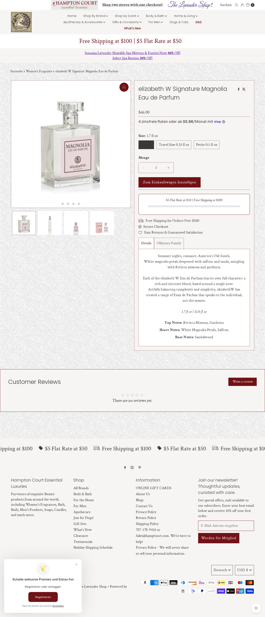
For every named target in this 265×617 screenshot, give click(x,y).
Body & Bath (155, 16)
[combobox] (228, 5)
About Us (143, 494)
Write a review (243, 382)
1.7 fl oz (146, 144)
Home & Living (185, 16)
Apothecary (81, 512)
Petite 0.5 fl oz (206, 144)
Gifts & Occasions (126, 22)
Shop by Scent (126, 16)
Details (146, 243)
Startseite (16, 71)
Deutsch (220, 570)
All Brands (81, 488)
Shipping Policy (147, 523)
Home (71, 16)
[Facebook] (125, 468)
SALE (198, 22)
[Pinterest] (140, 468)
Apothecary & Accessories (83, 22)
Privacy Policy (146, 512)
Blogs (139, 500)
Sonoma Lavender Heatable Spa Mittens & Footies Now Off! (133, 53)
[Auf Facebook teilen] (239, 90)
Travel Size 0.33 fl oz (174, 144)
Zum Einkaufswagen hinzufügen (169, 182)
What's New (132, 28)
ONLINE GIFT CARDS (153, 488)
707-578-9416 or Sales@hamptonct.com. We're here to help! (163, 535)
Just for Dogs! (83, 517)
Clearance (80, 535)
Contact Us (144, 506)
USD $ (242, 570)
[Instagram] (132, 468)
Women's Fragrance (39, 71)
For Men (154, 22)
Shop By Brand (94, 16)
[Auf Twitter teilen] (244, 90)
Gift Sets (79, 523)
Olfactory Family (169, 243)
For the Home (83, 500)
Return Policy (146, 517)
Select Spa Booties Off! (132, 58)
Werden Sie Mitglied (218, 538)
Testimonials (82, 541)
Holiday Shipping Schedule (93, 547)
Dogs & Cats (179, 22)
